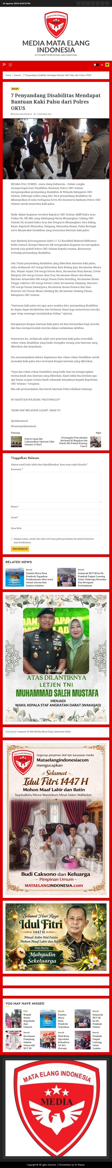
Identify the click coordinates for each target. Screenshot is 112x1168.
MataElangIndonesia (22, 114)
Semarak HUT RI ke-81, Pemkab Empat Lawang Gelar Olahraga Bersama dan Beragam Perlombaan (92, 579)
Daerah (15, 88)
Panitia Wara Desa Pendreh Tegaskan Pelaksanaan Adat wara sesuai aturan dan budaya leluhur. (39, 579)
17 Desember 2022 (43, 114)
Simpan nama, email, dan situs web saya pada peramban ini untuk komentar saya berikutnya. (54, 540)
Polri (25, 1011)
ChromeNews (64, 1164)
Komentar (17, 469)
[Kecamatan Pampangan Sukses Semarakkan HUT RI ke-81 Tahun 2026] (13, 1040)
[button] (10, 64)
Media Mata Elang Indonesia (56, 46)
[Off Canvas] (4, 64)
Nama (15, 506)
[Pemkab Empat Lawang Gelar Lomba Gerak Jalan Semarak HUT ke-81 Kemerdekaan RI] (83, 1040)
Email (15, 517)
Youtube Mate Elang (107, 65)
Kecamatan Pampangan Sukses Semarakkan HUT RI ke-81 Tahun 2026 (30, 1047)
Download (10, 731)
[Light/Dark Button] (96, 64)
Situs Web (16, 528)
